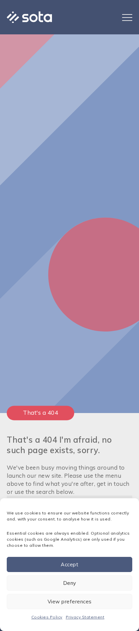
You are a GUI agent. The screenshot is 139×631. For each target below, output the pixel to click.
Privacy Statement (85, 617)
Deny (69, 583)
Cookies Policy (46, 617)
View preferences (70, 601)
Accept (69, 564)
